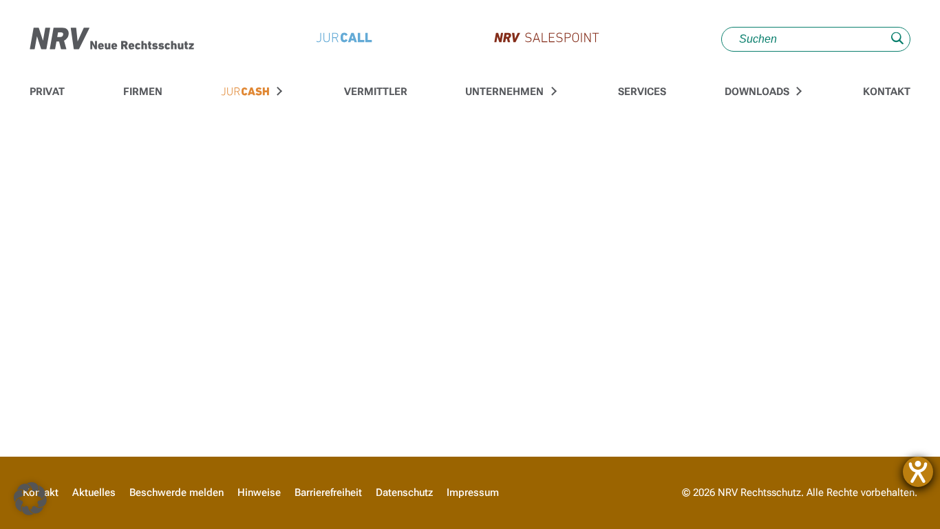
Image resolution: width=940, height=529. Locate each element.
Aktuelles (94, 492)
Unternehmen (504, 91)
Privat (47, 91)
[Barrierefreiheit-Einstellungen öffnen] (918, 472)
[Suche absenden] (897, 39)
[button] (30, 498)
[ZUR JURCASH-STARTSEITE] (245, 92)
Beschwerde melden (176, 492)
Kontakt (886, 91)
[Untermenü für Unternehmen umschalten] (551, 91)
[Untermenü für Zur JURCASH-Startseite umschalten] (278, 91)
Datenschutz (404, 492)
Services (642, 91)
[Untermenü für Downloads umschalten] (796, 91)
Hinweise (259, 492)
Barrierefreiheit (328, 492)
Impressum (473, 492)
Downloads (757, 91)
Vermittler (375, 91)
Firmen (142, 91)
